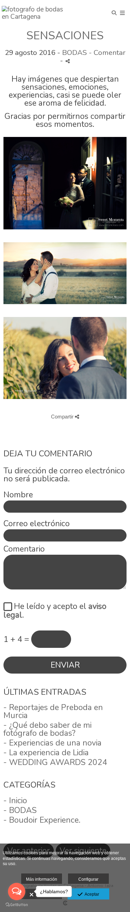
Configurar (88, 879)
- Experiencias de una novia (52, 743)
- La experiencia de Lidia (46, 752)
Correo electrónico (36, 524)
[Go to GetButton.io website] (17, 905)
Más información (41, 879)
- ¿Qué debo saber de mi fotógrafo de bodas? (47, 729)
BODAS (74, 52)
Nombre (18, 495)
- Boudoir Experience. (41, 820)
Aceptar (91, 894)
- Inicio (15, 800)
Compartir (63, 417)
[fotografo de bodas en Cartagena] (33, 13)
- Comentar (107, 52)
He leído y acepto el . (54, 610)
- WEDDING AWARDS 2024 (55, 762)
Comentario (24, 549)
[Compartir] (67, 61)
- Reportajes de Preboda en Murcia (53, 711)
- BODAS (20, 810)
